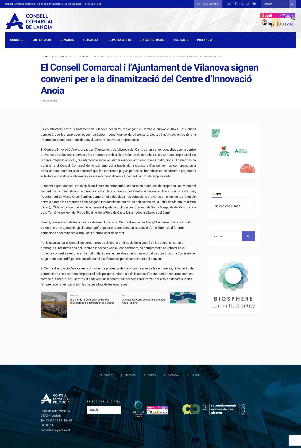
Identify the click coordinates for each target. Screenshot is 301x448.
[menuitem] (15, 40)
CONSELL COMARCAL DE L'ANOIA (56, 56)
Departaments (120, 40)
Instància (204, 40)
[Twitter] (242, 3)
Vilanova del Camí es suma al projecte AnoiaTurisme (143, 299)
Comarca (67, 40)
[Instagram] (248, 3)
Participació (41, 40)
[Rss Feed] (229, 3)
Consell (16, 40)
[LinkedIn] (254, 3)
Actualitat (91, 40)
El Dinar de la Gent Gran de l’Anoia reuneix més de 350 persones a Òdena (92, 299)
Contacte (181, 40)
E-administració (152, 40)
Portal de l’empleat (208, 4)
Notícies (83, 56)
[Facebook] (235, 3)
